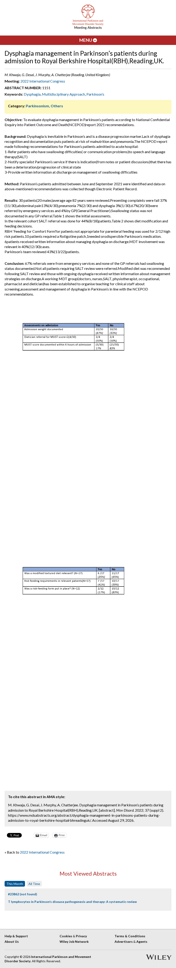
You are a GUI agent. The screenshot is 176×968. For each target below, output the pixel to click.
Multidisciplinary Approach (63, 94)
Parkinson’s (95, 94)
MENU (86, 40)
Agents (141, 941)
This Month (14, 884)
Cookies (66, 936)
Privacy (81, 936)
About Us (12, 941)
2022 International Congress (42, 81)
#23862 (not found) (22, 894)
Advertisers (124, 941)
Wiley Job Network (74, 941)
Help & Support (16, 936)
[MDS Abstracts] (88, 28)
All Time (34, 884)
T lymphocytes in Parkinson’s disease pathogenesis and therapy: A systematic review (72, 902)
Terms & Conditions (130, 936)
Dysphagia (32, 94)
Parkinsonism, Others (44, 106)
